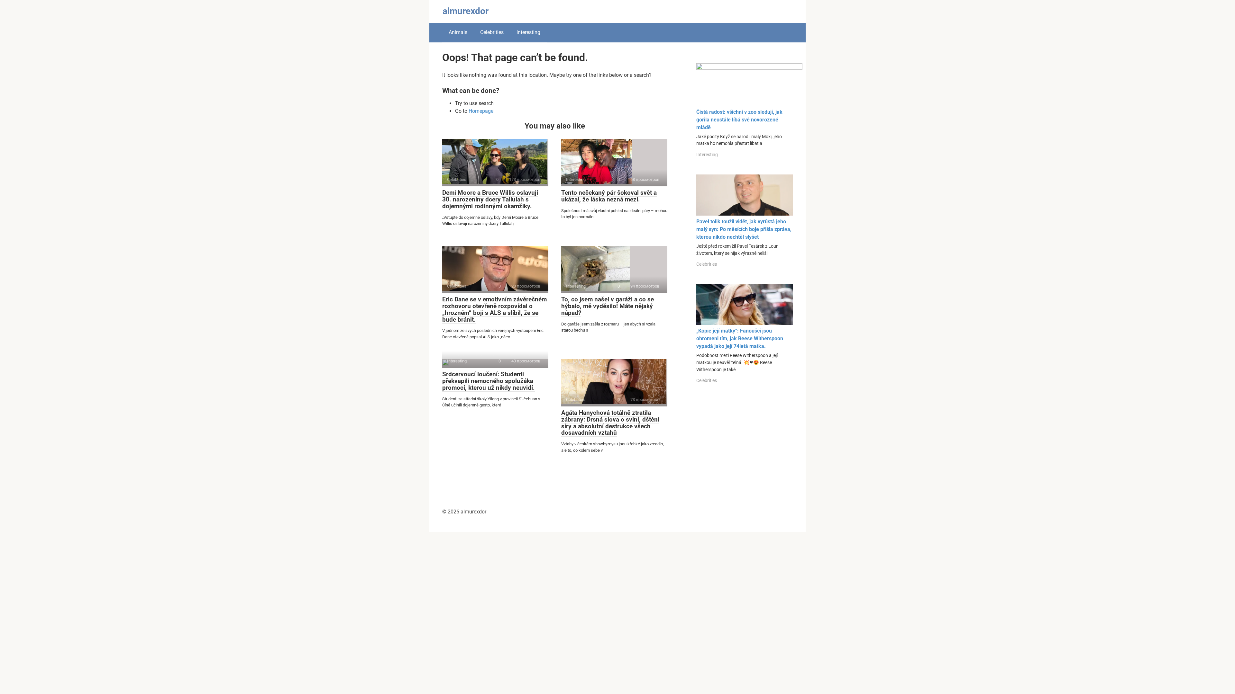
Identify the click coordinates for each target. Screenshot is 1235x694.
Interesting (528, 32)
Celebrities (492, 32)
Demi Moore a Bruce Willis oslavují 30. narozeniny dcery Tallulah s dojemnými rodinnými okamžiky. (490, 199)
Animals (458, 32)
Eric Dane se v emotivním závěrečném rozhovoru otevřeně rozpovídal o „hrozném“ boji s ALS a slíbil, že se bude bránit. (494, 309)
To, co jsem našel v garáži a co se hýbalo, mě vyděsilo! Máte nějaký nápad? (607, 306)
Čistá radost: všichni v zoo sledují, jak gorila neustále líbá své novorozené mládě (739, 119)
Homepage (481, 111)
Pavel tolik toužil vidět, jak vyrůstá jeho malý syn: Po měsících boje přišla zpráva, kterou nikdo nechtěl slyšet (743, 229)
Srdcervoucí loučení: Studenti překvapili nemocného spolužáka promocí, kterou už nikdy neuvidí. (488, 380)
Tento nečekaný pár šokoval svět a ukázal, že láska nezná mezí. (609, 196)
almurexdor (466, 11)
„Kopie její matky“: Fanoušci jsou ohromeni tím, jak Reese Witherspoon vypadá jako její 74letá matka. (739, 338)
